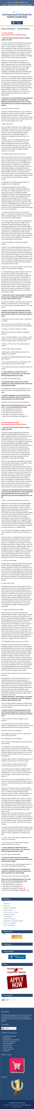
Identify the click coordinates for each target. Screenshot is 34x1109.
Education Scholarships (9, 1041)
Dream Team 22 (8, 910)
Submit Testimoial (8, 1049)
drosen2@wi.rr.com (23, 2)
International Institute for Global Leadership (17, 15)
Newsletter (6, 905)
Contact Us (6, 903)
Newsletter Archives (9, 914)
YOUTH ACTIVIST (8, 1047)
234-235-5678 (11, 2)
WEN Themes (18, 1107)
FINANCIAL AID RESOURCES (11, 1040)
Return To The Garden (9, 923)
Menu (19, 23)
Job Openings (7, 1038)
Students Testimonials (9, 908)
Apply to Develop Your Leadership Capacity (19, 4)
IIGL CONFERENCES (9, 925)
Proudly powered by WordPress (12, 1105)
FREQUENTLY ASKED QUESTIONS (13, 921)
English (6, 1000)
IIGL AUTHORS (7, 1045)
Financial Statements (9, 919)
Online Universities (8, 1043)
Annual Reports (7, 916)
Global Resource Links (9, 1036)
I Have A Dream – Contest (10, 912)
